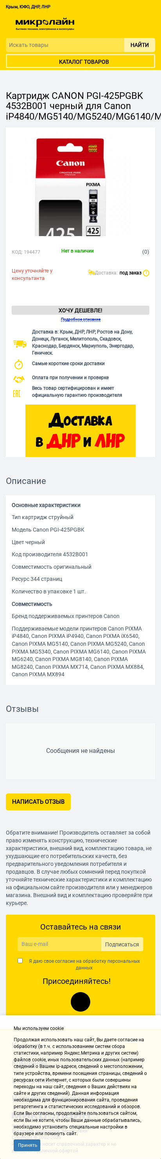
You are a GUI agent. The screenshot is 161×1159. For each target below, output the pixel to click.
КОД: (17, 252)
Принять (28, 1145)
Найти (140, 45)
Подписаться (122, 944)
